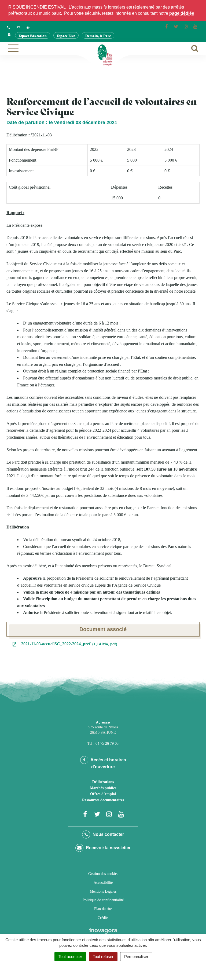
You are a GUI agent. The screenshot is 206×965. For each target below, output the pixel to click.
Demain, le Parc (98, 35)
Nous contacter (107, 834)
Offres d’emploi (103, 794)
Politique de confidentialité (103, 900)
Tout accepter (70, 956)
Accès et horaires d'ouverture (108, 763)
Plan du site (103, 909)
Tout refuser (103, 956)
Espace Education (33, 35)
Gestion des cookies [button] (103, 874)
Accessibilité (103, 883)
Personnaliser (136, 956)
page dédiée (181, 13)
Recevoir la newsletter (108, 847)
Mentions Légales (103, 891)
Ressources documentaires (103, 800)
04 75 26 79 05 (107, 744)
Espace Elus (66, 35)
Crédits (103, 918)
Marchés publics (103, 788)
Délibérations (103, 782)
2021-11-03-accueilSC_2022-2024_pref (68, 644)
